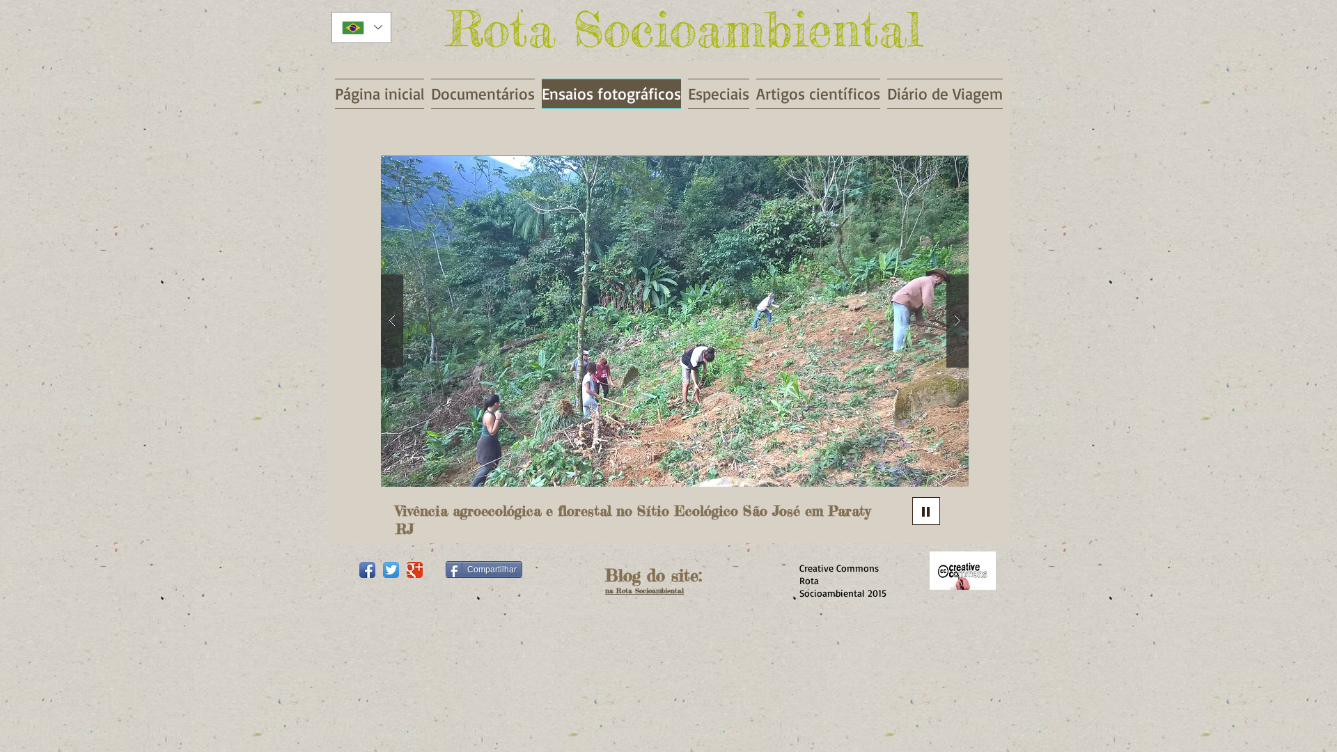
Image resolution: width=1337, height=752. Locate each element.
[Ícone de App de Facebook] (367, 570)
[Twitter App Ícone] (391, 570)
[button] (675, 321)
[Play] (926, 511)
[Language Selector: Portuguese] (361, 27)
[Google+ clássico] (415, 570)
